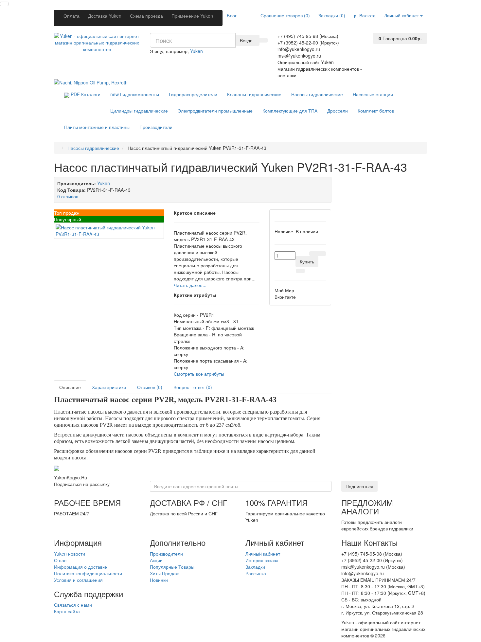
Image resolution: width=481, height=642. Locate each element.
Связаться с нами (73, 604)
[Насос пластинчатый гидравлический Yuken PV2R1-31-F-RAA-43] (109, 231)
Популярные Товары (172, 566)
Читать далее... (190, 285)
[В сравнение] (321, 253)
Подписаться (359, 486)
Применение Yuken (192, 15)
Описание (70, 387)
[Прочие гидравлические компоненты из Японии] (91, 82)
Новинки (159, 580)
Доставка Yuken (104, 15)
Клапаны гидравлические (254, 94)
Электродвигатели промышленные (215, 110)
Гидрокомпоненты (134, 94)
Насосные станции (373, 94)
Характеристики (109, 387)
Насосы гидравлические (317, 94)
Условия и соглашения (78, 580)
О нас (60, 560)
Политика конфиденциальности (88, 573)
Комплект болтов (376, 110)
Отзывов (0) (149, 387)
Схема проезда (146, 15)
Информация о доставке (80, 566)
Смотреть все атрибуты (199, 373)
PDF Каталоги (84, 94)
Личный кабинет (262, 553)
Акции (156, 560)
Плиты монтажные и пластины (97, 127)
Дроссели (337, 110)
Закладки (255, 566)
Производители (155, 127)
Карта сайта (67, 611)
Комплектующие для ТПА (289, 110)
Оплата (71, 15)
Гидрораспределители (193, 94)
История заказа (261, 560)
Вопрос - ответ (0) (192, 387)
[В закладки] (313, 253)
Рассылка (255, 573)
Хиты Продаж (164, 573)
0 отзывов (67, 196)
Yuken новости (69, 553)
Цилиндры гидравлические (139, 110)
